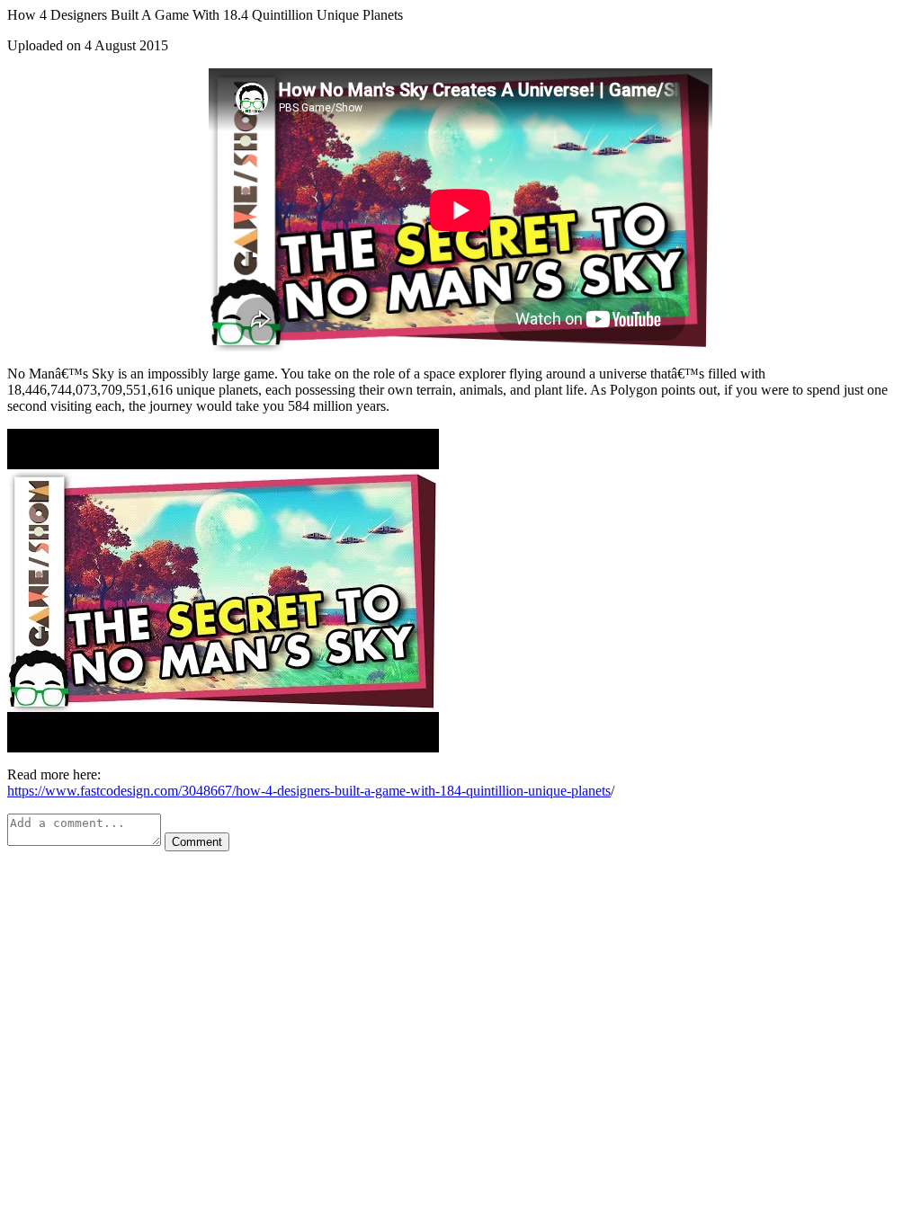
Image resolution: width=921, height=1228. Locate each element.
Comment (197, 842)
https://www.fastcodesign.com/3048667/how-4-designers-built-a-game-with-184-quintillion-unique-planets (309, 790)
